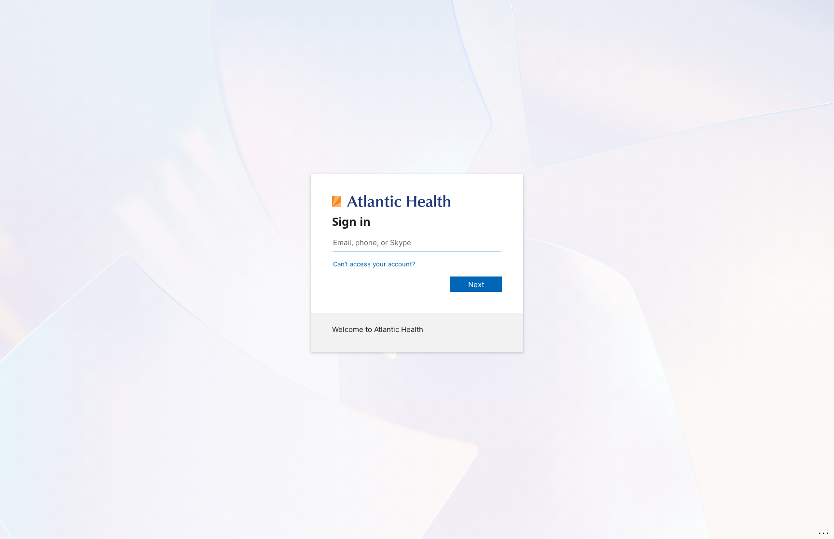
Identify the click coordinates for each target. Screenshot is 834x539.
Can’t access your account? (374, 264)
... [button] (824, 531)
